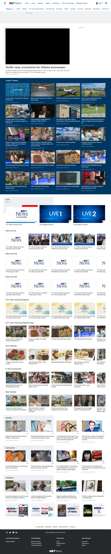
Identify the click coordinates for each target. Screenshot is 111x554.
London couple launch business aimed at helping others (41, 497)
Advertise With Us (63, 526)
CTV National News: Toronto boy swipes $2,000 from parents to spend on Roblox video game (67, 467)
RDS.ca (84, 545)
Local (33, 3)
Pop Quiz (80, 9)
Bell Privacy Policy (36, 541)
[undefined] (16, 242)
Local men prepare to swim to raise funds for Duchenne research (17, 497)
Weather (24, 9)
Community (88, 9)
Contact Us (72, 526)
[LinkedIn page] (17, 532)
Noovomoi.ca (85, 543)
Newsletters (48, 526)
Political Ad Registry (36, 545)
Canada (40, 3)
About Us (55, 526)
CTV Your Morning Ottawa (36, 9)
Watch (48, 3)
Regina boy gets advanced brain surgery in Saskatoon (16, 437)
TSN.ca (58, 545)
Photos (66, 9)
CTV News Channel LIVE (14, 224)
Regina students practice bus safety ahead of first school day (66, 497)
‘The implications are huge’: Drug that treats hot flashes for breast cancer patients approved (67, 437)
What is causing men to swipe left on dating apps (93, 497)
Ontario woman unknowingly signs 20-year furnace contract (42, 467)
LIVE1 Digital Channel (46, 224)
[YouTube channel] (13, 532)
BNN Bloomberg (60, 543)
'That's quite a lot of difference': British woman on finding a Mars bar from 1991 (93, 467)
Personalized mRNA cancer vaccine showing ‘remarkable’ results (42, 437)
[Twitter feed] (7, 532)
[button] (17, 93)
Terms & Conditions (36, 543)
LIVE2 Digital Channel (80, 224)
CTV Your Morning (68, 3)
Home (27, 3)
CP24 (57, 541)
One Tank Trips (50, 9)
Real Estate (96, 9)
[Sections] (5, 3)
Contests (73, 9)
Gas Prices (59, 9)
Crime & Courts (106, 9)
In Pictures (55, 3)
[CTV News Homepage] (15, 3)
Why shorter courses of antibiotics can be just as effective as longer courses (93, 437)
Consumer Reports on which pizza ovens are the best (17, 467)
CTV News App (40, 526)
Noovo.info (85, 541)
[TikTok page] (10, 532)
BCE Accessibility (10, 541)
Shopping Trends (81, 3)
